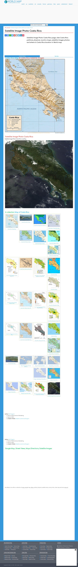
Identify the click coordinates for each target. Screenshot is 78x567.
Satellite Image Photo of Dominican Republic (17, 512)
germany (49, 4)
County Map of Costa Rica (54, 353)
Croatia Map (43, 559)
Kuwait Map (43, 557)
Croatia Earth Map (11, 363)
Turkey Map (24, 552)
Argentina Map (32, 559)
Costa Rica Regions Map (53, 243)
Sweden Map (7, 557)
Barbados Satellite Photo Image (15, 531)
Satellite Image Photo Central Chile (15, 523)
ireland (70, 4)
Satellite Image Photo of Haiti (14, 497)
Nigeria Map (49, 546)
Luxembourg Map (51, 557)
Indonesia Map (50, 559)
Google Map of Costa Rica (54, 365)
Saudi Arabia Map (27, 547)
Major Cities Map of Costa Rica (40, 379)
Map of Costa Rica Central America (26, 366)
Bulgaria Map (16, 547)
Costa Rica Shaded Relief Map (25, 339)
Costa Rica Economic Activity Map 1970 (11, 276)
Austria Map (24, 542)
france (44, 4)
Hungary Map (49, 547)
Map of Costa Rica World (39, 365)
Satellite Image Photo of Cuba (14, 516)
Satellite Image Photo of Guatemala (15, 499)
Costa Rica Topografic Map (40, 340)
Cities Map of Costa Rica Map (53, 228)
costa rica (29, 27)
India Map (7, 549)
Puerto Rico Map (51, 555)
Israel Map (25, 546)
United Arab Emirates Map (10, 552)
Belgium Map (7, 555)
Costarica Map (54, 336)
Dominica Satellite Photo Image (15, 506)
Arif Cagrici (12, 414)
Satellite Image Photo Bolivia (14, 529)
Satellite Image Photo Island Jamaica (16, 493)
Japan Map (34, 547)
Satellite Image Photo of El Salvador (16, 510)
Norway (13, 555)
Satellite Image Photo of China (14, 521)
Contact (59, 542)
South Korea (43, 549)
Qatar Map (24, 557)
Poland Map (32, 549)
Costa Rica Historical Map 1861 (26, 269)
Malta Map (42, 547)
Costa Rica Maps (54, 289)
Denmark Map (15, 559)
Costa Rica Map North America (40, 225)
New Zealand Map (8, 542)
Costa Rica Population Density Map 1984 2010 (39, 307)
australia (31, 4)
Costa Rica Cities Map (12, 229)
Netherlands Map (43, 552)
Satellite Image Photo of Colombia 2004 (16, 514)
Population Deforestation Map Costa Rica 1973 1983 (40, 394)
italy (54, 4)
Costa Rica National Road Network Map (12, 303)
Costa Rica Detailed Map (53, 255)
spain (58, 4)
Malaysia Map (8, 559)
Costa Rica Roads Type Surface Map (12, 334)
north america (21, 27)
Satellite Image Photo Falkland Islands (16, 508)
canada (39, 4)
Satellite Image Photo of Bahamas (15, 533)
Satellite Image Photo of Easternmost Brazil (17, 527)
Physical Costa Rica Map (25, 393)
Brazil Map (25, 559)
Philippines (13, 549)
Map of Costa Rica (22, 212)
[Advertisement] (39, 14)
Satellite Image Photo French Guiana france (17, 504)
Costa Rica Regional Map (40, 243)
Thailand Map (43, 542)
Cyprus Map (49, 549)
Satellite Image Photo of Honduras (15, 495)
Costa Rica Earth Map (26, 222)
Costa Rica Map (12, 58)
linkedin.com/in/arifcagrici (22, 418)
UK (35, 4)
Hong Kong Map (32, 546)
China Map (42, 546)
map (16, 27)
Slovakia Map (43, 555)
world (23, 4)
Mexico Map (16, 546)
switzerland (64, 4)
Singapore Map (8, 547)
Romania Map (33, 555)
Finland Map (14, 557)
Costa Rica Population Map (54, 305)
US (26, 4)
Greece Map (31, 557)
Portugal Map (25, 555)
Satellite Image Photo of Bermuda (15, 525)
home (12, 27)
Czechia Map (26, 549)
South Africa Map (8, 546)
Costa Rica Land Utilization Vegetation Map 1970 (40, 276)
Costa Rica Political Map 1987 (25, 308)
